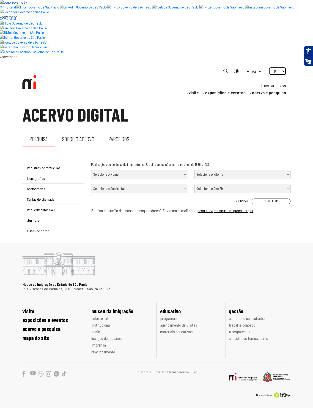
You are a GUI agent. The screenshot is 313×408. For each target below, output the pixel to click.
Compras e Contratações (247, 318)
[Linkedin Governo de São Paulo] (23, 28)
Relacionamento (103, 351)
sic (195, 372)
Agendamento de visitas (178, 325)
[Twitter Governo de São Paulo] (22, 37)
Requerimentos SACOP (42, 210)
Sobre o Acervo (78, 139)
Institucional (100, 325)
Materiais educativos (176, 331)
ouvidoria (145, 372)
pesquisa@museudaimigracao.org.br (225, 210)
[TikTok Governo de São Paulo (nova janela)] (129, 7)
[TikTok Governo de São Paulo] (22, 32)
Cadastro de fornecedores (248, 338)
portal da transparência (173, 372)
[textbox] (139, 174)
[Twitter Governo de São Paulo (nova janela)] (221, 7)
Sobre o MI (99, 318)
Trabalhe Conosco (242, 325)
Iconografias (36, 178)
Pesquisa (39, 139)
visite (194, 92)
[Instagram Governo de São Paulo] (269, 7)
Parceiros (119, 139)
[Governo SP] (13, 2)
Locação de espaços (106, 338)
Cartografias (36, 188)
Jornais (33, 220)
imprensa (267, 85)
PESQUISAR (271, 201)
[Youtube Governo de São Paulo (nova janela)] (175, 7)
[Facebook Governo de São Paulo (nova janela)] (24, 12)
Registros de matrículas (43, 168)
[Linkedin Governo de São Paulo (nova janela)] (83, 7)
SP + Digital (8, 7)
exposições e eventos (225, 92)
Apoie (95, 331)
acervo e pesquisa (269, 92)
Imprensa (98, 344)
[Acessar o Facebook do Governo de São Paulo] (32, 52)
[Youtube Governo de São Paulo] (23, 42)
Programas (168, 318)
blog (283, 85)
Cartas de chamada (41, 199)
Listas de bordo (38, 231)
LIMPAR (243, 201)
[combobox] (139, 174)
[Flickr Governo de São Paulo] (21, 23)
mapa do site (35, 337)
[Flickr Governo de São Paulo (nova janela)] (37, 7)
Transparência (239, 331)
